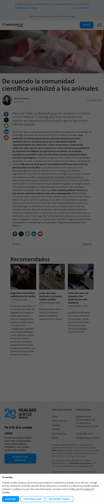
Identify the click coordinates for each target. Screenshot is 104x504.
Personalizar (32, 499)
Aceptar (10, 499)
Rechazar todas (59, 499)
